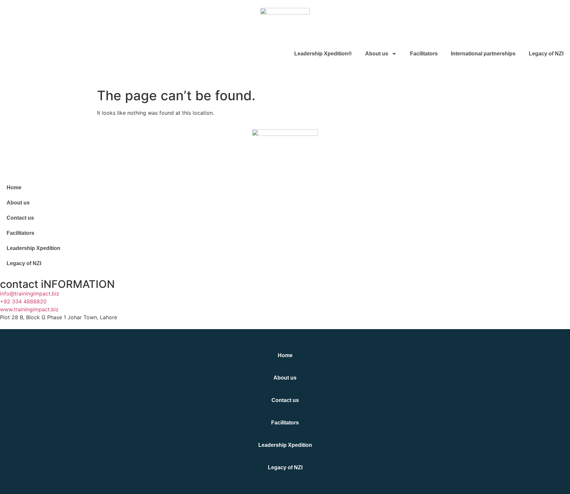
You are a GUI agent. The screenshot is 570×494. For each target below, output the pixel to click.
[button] (2, 73)
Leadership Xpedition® (323, 53)
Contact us (20, 218)
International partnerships (483, 53)
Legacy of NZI (546, 53)
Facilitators (424, 53)
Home (14, 187)
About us (376, 53)
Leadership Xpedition (33, 248)
